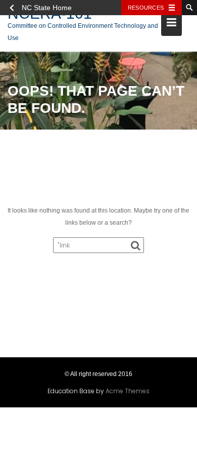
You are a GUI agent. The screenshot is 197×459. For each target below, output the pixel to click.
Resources (146, 8)
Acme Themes (128, 391)
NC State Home (47, 8)
